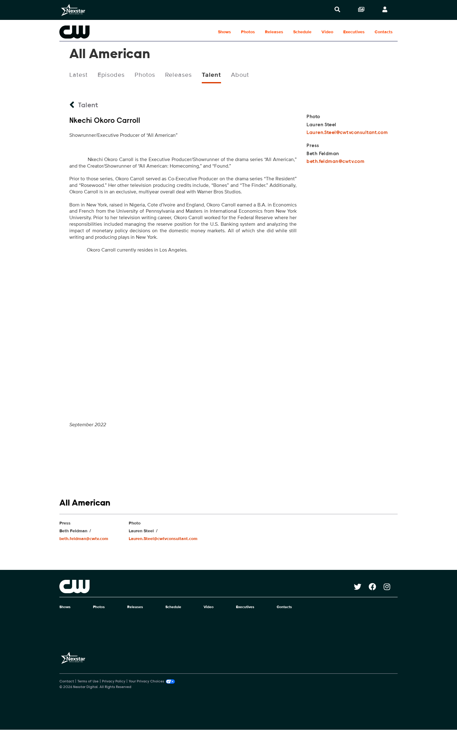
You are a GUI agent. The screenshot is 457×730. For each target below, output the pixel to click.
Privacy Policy (113, 681)
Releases (274, 32)
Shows (224, 32)
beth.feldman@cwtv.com (335, 161)
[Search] (337, 10)
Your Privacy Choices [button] (146, 681)
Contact (66, 681)
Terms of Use (88, 681)
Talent (211, 75)
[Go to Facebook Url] (376, 586)
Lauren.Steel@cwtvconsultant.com (347, 132)
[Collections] (361, 10)
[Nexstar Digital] (73, 10)
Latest (78, 75)
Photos (248, 32)
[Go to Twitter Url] (361, 586)
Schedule (302, 32)
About (240, 75)
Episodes (111, 75)
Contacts (384, 32)
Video (327, 32)
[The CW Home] (99, 32)
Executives (354, 32)
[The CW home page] (206, 586)
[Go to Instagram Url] (391, 586)
